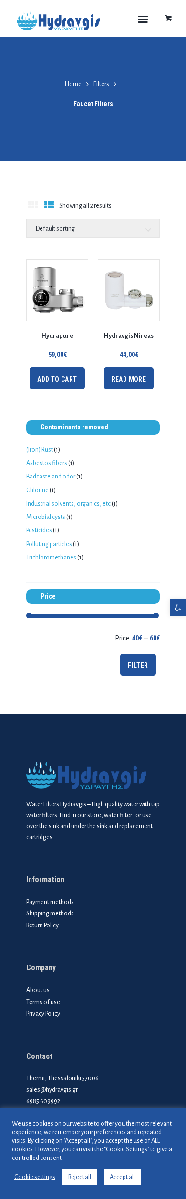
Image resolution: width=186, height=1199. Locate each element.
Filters (101, 84)
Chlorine (37, 490)
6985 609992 (43, 1101)
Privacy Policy (43, 1013)
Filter (138, 665)
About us (38, 990)
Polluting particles (49, 544)
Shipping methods (50, 913)
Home (73, 84)
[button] (178, 608)
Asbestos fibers (46, 463)
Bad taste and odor (50, 476)
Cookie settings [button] (34, 1177)
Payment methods (50, 902)
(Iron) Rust (39, 450)
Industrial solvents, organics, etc (68, 503)
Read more (129, 379)
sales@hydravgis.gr (52, 1090)
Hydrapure (57, 336)
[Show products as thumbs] (32, 206)
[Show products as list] (48, 206)
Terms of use (43, 1002)
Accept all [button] (122, 1177)
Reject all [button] (79, 1177)
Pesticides (39, 530)
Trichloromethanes (51, 557)
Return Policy (42, 925)
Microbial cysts (45, 517)
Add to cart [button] (57, 379)
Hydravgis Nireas (129, 336)
